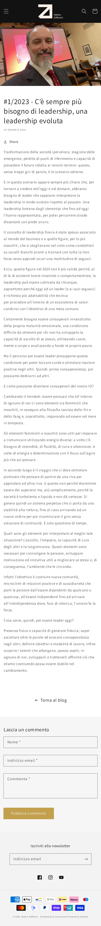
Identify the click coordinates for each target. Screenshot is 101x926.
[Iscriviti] (85, 859)
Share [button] (13, 141)
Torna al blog (53, 700)
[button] (6, 11)
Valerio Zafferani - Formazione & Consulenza (44, 916)
